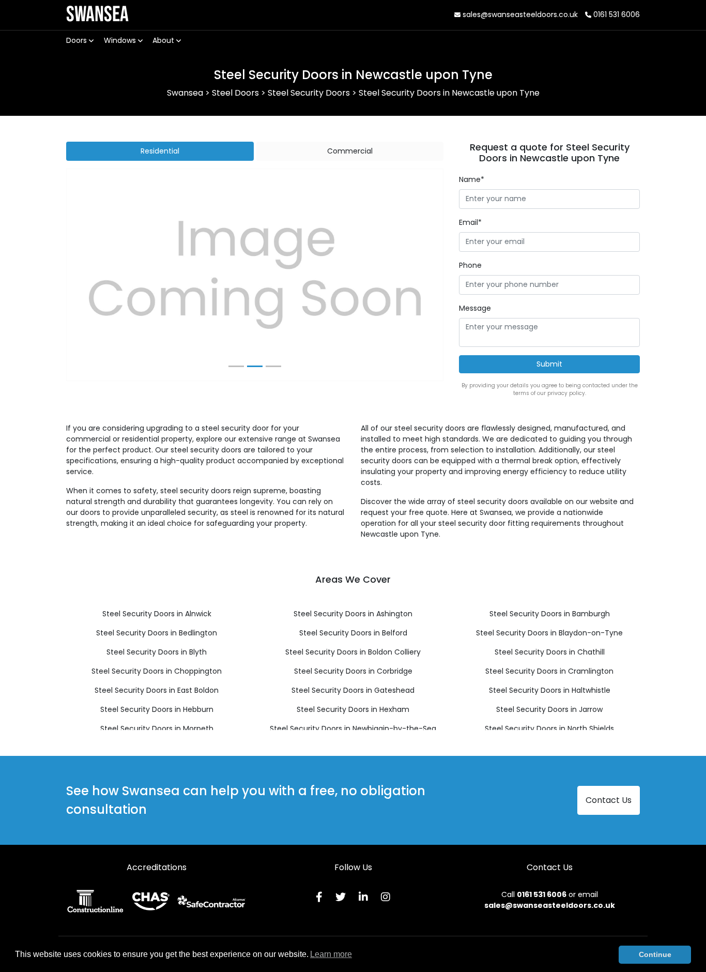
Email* (470, 222)
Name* (471, 179)
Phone (470, 265)
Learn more (331, 954)
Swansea (97, 15)
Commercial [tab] (350, 151)
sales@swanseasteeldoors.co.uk (519, 14)
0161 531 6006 (615, 14)
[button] (95, 275)
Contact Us (609, 800)
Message (475, 308)
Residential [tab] (160, 151)
